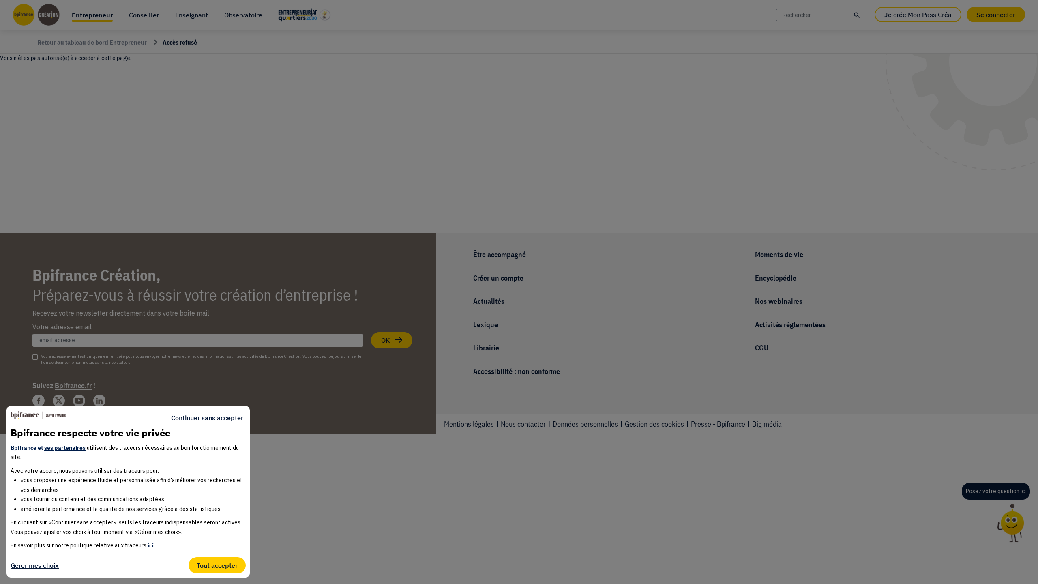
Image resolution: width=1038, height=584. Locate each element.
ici (151, 545)
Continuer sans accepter (207, 418)
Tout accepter (217, 565)
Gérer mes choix (35, 565)
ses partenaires (65, 447)
